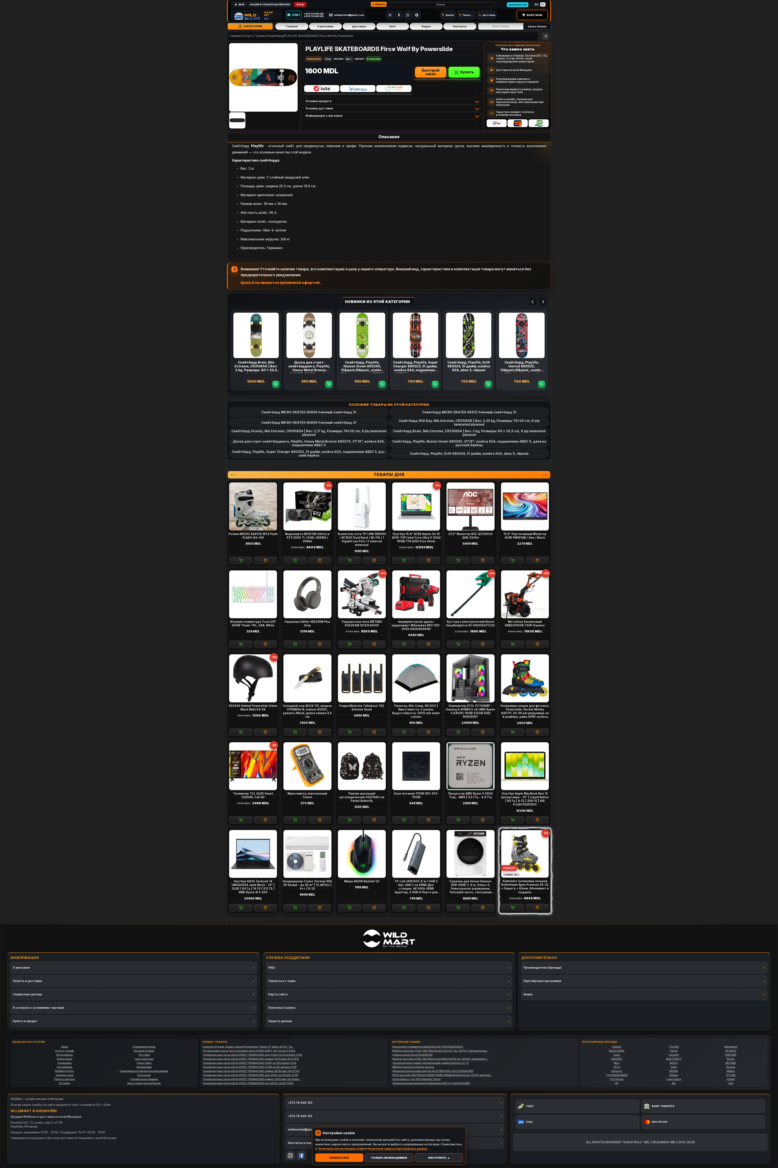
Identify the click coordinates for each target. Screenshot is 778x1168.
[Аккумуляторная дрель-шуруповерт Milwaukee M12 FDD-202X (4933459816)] (416, 594)
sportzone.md (518, 4)
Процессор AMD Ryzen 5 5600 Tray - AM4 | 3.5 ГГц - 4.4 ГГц (470, 795)
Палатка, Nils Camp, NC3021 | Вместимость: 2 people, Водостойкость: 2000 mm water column (416, 711)
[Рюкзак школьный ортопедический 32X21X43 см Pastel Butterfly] (362, 766)
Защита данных (280, 1021)
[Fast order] (265, 560)
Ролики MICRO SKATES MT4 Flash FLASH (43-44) (253, 535)
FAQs (271, 967)
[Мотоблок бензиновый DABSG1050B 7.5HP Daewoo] (525, 594)
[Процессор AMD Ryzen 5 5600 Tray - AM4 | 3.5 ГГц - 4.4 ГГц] (470, 766)
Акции (528, 994)
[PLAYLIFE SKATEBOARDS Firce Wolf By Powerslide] (263, 77)
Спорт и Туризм (254, 36)
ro (536, 4)
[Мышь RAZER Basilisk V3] (362, 854)
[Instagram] (390, 15)
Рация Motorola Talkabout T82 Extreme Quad (361, 707)
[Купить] (240, 560)
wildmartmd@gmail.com (349, 15)
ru (543, 4)
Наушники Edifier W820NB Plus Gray (307, 623)
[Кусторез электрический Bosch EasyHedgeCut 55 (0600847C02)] (470, 594)
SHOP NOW (534, 15)
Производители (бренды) (542, 967)
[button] (379, 4)
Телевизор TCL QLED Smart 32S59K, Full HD (253, 795)
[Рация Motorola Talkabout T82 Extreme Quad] (362, 678)
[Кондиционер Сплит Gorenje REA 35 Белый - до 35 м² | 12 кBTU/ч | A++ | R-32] (307, 854)
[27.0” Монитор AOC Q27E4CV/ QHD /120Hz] (470, 506)
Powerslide (314, 58)
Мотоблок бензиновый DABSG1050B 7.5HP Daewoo (525, 623)
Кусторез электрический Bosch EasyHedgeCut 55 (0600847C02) (470, 623)
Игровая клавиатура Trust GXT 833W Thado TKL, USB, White (253, 623)
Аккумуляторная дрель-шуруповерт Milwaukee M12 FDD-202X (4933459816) (416, 625)
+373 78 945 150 (300, 1102)
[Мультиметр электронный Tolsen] (307, 766)
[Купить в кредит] (321, 88)
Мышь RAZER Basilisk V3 (361, 881)
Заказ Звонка (537, 26)
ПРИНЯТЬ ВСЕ (339, 1157)
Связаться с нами (281, 981)
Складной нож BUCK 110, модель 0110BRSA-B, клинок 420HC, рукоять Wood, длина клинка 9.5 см (307, 711)
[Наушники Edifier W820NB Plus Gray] (307, 594)
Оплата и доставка (27, 981)
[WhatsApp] (408, 15)
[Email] (417, 15)
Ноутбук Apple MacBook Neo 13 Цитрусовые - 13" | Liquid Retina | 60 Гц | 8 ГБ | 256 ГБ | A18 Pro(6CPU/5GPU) (525, 799)
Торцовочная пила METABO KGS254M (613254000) (361, 623)
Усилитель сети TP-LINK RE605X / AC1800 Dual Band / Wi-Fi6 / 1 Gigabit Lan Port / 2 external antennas (361, 539)
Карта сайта (277, 994)
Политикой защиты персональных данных (397, 1148)
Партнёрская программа (542, 981)
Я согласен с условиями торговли (38, 1007)
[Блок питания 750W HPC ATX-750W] (416, 766)
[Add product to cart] (276, 384)
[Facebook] (399, 15)
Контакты (460, 26)
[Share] (545, 36)
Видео (426, 26)
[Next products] (543, 301)
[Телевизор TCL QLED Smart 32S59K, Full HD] (253, 766)
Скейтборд (275, 36)
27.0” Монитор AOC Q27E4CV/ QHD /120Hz (470, 535)
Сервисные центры (27, 994)
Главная (292, 26)
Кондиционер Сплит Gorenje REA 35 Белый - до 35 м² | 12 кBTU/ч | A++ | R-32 (307, 884)
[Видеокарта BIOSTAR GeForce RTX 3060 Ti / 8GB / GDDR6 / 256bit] (307, 506)
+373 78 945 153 (300, 1116)
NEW (241, 4)
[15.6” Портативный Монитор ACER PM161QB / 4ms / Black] (525, 506)
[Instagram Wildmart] (290, 1155)
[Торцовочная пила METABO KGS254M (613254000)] (362, 594)
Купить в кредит (25, 1021)
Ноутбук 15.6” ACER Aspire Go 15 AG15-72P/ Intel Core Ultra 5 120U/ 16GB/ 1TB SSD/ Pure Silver (416, 537)
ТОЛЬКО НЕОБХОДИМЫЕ (389, 1157)
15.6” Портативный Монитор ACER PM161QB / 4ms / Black (524, 535)
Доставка (359, 26)
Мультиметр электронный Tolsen (307, 795)
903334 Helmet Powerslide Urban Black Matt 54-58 (253, 707)
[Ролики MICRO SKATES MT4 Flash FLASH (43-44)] (253, 506)
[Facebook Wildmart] (301, 1155)
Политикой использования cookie (341, 1148)
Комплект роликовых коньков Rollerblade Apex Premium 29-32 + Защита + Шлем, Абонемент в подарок (525, 886)
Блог (392, 26)
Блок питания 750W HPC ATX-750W (416, 795)
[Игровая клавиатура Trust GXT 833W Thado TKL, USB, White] (253, 594)
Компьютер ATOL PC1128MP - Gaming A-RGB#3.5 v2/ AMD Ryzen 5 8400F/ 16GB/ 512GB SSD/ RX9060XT (470, 711)
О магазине (325, 26)
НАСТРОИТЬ (437, 1157)
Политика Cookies (281, 1007)
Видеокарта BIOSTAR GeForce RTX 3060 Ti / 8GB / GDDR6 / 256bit (307, 537)
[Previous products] (533, 301)
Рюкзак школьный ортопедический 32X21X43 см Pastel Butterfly (361, 797)
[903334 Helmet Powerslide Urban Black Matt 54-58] (253, 678)
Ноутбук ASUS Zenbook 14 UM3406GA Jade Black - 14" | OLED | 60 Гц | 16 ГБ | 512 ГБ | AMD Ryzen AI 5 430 (253, 886)
